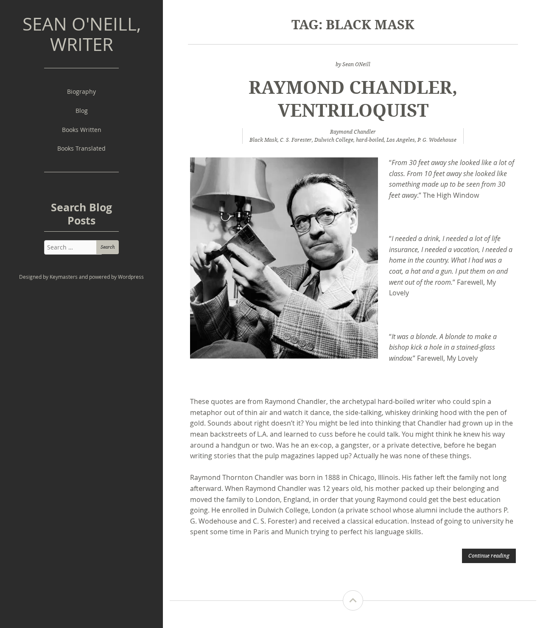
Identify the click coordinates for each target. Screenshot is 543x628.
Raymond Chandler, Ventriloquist (353, 98)
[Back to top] (353, 600)
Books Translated (81, 148)
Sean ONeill (356, 64)
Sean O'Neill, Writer (81, 34)
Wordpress (131, 277)
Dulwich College (333, 140)
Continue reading (488, 555)
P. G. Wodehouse (436, 140)
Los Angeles (400, 140)
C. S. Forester (296, 140)
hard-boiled (370, 140)
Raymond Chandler (353, 132)
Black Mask (263, 140)
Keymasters (64, 277)
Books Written (81, 130)
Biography (81, 91)
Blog (82, 111)
